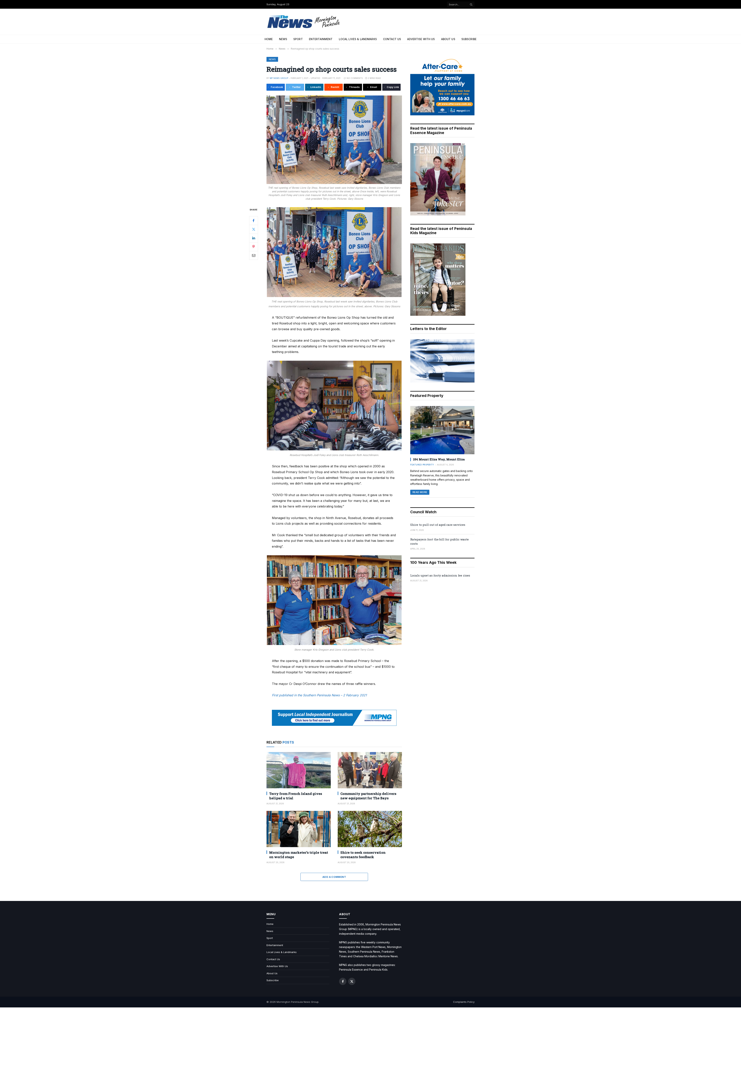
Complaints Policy (464, 1001)
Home (269, 39)
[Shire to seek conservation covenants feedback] (370, 829)
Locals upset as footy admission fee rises (440, 575)
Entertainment (321, 39)
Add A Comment (334, 876)
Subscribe (468, 39)
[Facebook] (253, 220)
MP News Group (279, 78)
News (283, 39)
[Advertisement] (370, 1040)
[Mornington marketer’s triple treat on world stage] (298, 829)
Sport (298, 39)
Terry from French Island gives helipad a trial (295, 795)
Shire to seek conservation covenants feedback (363, 854)
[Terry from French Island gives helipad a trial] (298, 770)
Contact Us (392, 39)
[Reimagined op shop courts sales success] (334, 139)
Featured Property (422, 464)
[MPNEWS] (304, 21)
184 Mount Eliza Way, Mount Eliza (439, 459)
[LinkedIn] (253, 238)
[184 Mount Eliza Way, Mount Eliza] (442, 430)
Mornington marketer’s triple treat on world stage (298, 854)
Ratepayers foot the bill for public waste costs (439, 541)
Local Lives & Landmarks (358, 39)
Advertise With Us (421, 39)
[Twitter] (253, 229)
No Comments (355, 78)
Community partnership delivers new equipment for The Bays (368, 795)
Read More (420, 492)
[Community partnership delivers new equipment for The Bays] (370, 770)
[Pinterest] (253, 246)
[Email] (253, 255)
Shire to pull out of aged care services (437, 525)
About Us (448, 39)
